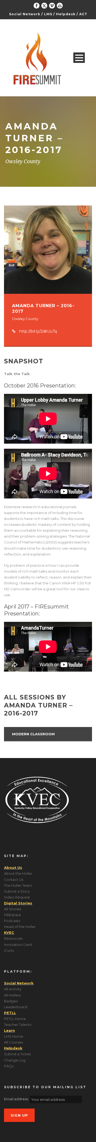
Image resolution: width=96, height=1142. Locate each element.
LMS (48, 14)
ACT (83, 14)
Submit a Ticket (17, 1054)
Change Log (14, 1060)
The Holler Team (18, 885)
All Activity (12, 989)
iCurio (9, 950)
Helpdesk (65, 14)
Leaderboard (15, 1007)
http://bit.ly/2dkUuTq (38, 331)
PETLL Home (15, 1019)
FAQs (8, 1066)
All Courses (13, 1042)
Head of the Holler (20, 926)
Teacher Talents (17, 1024)
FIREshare (12, 915)
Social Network (24, 14)
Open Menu (79, 57)
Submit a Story (17, 891)
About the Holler (18, 873)
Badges (11, 1001)
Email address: (17, 1099)
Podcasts (12, 921)
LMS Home (13, 1036)
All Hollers (12, 995)
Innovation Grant (18, 944)
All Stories (12, 909)
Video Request (17, 897)
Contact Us (13, 879)
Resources (13, 938)
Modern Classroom (33, 734)
